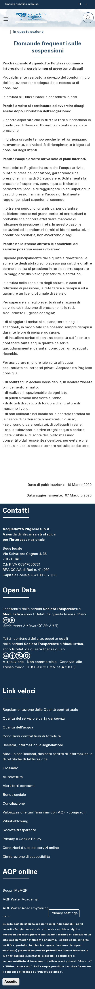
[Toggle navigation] (5, 19)
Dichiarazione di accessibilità (26, 857)
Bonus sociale (14, 795)
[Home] (34, 17)
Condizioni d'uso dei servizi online (31, 848)
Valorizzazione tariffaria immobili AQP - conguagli (44, 812)
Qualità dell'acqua (18, 727)
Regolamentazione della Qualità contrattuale (40, 710)
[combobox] (81, 4)
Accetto (10, 981)
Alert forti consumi (18, 786)
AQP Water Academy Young (26, 908)
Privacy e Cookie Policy (22, 839)
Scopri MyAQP (15, 890)
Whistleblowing (15, 821)
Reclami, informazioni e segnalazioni (33, 745)
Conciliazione (14, 803)
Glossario (10, 768)
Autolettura (13, 777)
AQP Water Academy (20, 899)
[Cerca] (88, 17)
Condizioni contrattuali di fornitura (32, 736)
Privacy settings (64, 913)
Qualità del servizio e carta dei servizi (34, 719)
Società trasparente (19, 830)
